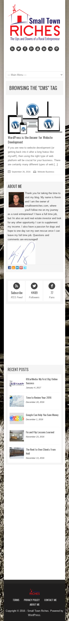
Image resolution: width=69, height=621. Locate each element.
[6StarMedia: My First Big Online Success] (17, 382)
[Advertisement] (34, 334)
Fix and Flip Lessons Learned (40, 432)
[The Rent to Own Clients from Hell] (17, 453)
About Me (34, 604)
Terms (16, 600)
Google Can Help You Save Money (42, 415)
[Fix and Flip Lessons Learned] (17, 435)
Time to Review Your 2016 (38, 397)
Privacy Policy (32, 600)
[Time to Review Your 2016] (17, 401)
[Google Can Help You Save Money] (17, 418)
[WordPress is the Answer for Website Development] (34, 118)
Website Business (46, 172)
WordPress (34, 615)
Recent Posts (18, 369)
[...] (55, 164)
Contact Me (50, 600)
